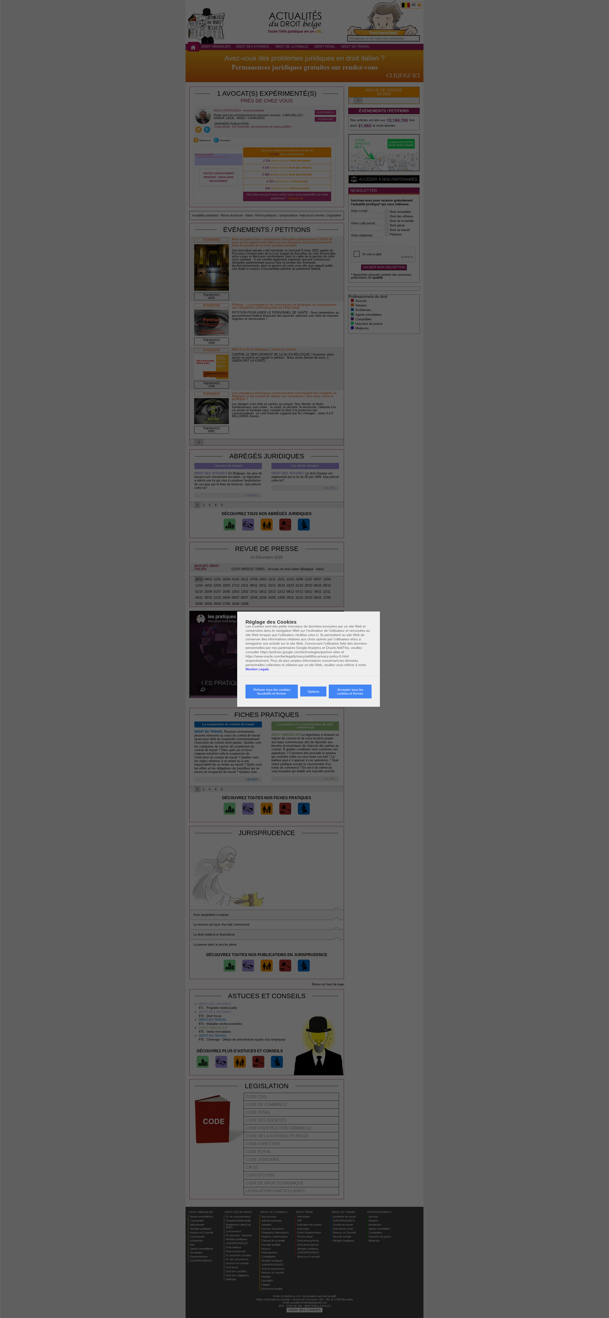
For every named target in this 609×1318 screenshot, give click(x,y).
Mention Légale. (258, 669)
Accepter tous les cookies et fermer (350, 691)
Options (313, 691)
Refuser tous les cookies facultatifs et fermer (271, 691)
